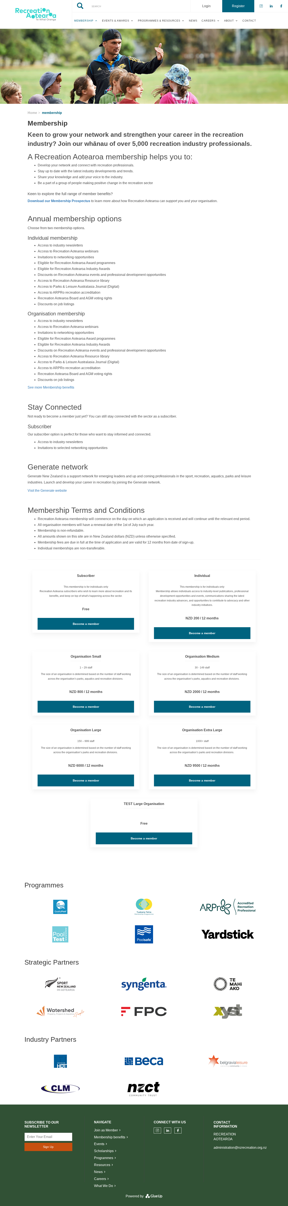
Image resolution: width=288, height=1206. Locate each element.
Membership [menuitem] (83, 20)
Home (32, 113)
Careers (100, 1179)
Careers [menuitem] (208, 20)
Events (99, 1144)
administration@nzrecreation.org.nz (240, 1147)
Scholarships (104, 1151)
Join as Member (106, 1130)
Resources (102, 1165)
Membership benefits (109, 1137)
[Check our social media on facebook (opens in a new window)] (178, 1130)
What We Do (103, 1186)
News (98, 1172)
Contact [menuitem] (249, 20)
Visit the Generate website (47, 490)
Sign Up (48, 1147)
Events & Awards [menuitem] (115, 20)
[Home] (36, 14)
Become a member (86, 624)
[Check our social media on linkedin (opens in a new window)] (167, 1130)
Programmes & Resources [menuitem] (159, 20)
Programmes (103, 1158)
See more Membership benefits (51, 387)
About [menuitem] (229, 20)
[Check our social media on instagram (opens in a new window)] (157, 1130)
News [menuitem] (193, 20)
